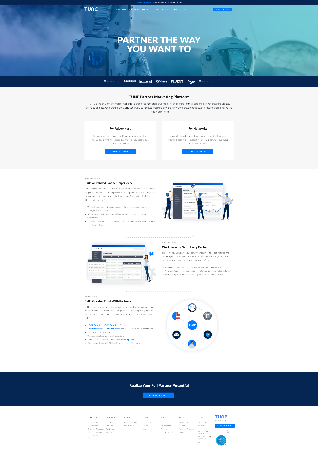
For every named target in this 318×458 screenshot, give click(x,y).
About (182, 418)
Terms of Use (203, 442)
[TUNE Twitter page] (221, 432)
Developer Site (166, 426)
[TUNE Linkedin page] (224, 432)
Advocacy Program (186, 429)
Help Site (164, 422)
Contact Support (167, 432)
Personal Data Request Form (203, 432)
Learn (145, 418)
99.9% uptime (127, 339)
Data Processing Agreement (204, 438)
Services (109, 432)
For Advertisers (94, 422)
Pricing (128, 418)
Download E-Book (144, 2)
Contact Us (183, 432)
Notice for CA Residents (203, 427)
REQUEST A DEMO (158, 395)
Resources (147, 422)
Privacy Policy (203, 422)
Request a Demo (225, 426)
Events (145, 426)
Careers (182, 426)
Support (165, 418)
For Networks (93, 426)
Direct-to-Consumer (96, 429)
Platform (109, 422)
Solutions (93, 418)
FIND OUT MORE (120, 151)
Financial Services (95, 432)
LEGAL (200, 418)
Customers (110, 429)
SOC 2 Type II (93, 325)
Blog (144, 429)
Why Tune (111, 418)
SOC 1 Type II (109, 325)
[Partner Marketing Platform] (91, 9)
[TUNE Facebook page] (217, 432)
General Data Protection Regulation (103, 328)
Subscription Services (93, 437)
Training (164, 429)
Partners (109, 426)
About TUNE (184, 422)
